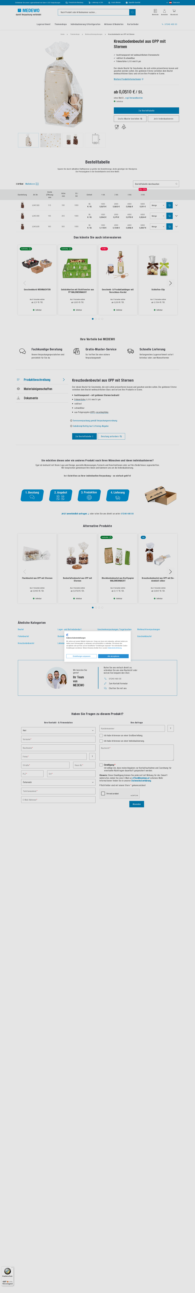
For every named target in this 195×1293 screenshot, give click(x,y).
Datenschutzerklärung (115, 648)
